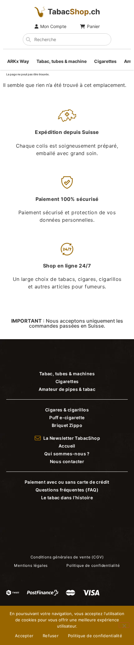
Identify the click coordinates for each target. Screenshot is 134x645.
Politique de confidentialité (95, 635)
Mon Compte (53, 26)
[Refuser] (124, 625)
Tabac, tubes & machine (61, 61)
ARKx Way (18, 61)
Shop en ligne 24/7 (67, 266)
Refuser (51, 635)
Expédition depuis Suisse (67, 132)
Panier (93, 26)
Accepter (24, 635)
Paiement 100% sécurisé (67, 199)
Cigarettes (105, 61)
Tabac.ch (74, 11)
